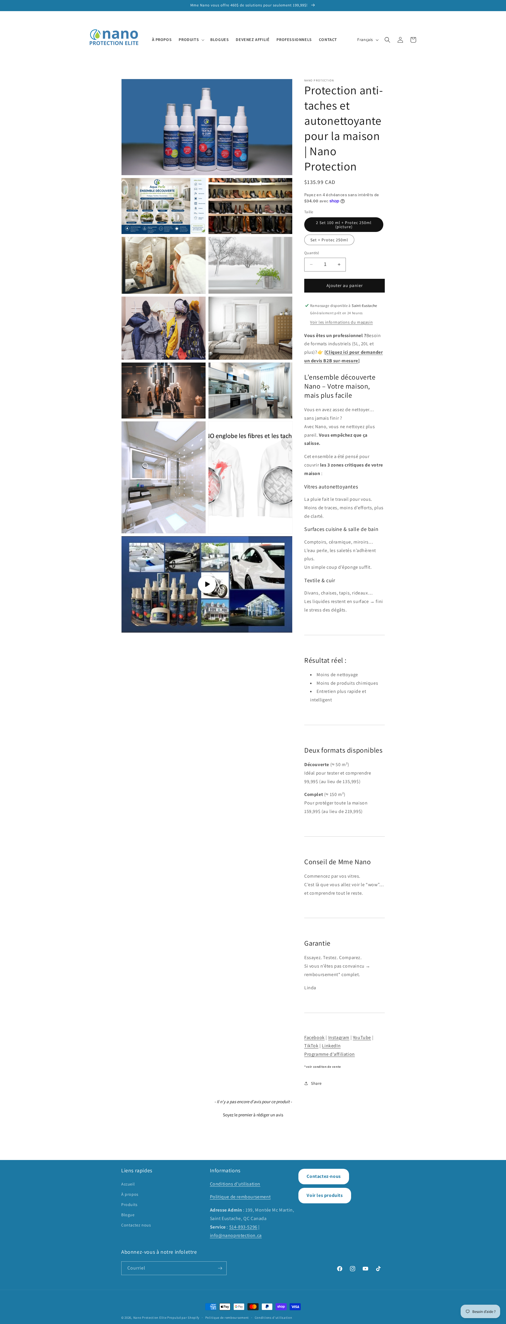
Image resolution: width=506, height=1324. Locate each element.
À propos (130, 1194)
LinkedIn (331, 1046)
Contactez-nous (324, 1176)
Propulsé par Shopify (183, 1318)
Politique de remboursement (240, 1197)
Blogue (128, 1214)
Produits (129, 1204)
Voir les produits (325, 1195)
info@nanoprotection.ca (236, 1235)
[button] (191, 39)
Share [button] (316, 1083)
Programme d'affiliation (329, 1054)
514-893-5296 (243, 1227)
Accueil (128, 1184)
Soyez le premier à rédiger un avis (253, 1115)
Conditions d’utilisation (273, 1318)
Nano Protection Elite (150, 1318)
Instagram (338, 1037)
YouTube (362, 1037)
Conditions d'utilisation (235, 1184)
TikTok (311, 1046)
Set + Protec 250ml (329, 239)
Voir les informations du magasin (341, 322)
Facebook (314, 1037)
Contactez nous (136, 1225)
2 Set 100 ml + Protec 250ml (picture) (344, 224)
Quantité (311, 252)
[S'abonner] (219, 1268)
